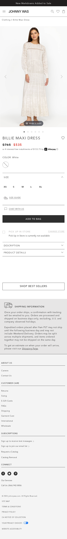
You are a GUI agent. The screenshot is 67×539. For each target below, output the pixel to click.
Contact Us (6, 376)
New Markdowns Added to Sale (33, 3)
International (7, 421)
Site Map (6, 501)
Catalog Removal (9, 457)
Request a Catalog (9, 452)
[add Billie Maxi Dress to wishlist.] (63, 138)
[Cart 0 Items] (63, 11)
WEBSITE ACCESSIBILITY (12, 529)
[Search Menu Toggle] (52, 11)
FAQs (3, 406)
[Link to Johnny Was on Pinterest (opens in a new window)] (15, 473)
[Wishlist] (58, 11)
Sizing (4, 396)
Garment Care (7, 416)
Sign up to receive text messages (17, 441)
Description (12, 245)
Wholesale (6, 426)
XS (5, 187)
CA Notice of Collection (14, 517)
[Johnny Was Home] (19, 11)
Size (6, 177)
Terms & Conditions (11, 507)
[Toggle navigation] (4, 11)
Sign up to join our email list (14, 446)
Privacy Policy (8, 512)
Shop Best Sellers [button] (33, 286)
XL (40, 187)
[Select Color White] (5, 165)
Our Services (6, 480)
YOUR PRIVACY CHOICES (12, 523)
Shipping (5, 411)
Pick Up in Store (19, 231)
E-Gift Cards (6, 401)
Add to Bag (33, 219)
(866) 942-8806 (15, 485)
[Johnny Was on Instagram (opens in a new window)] (9, 473)
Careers (4, 371)
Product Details (15, 252)
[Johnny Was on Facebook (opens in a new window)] (3, 473)
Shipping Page (30, 348)
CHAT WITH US (16, 209)
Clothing (6, 20)
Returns (4, 391)
